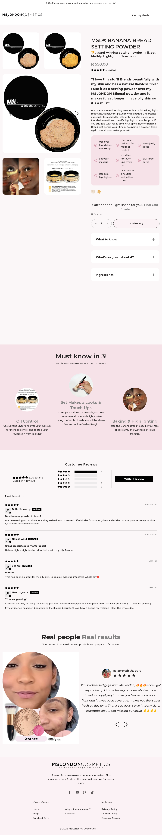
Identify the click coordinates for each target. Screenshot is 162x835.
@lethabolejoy (96, 711)
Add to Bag (136, 223)
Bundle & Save (41, 818)
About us (70, 813)
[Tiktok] (92, 792)
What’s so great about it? (115, 257)
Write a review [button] (134, 479)
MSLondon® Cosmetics (82, 828)
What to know (106, 239)
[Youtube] (77, 792)
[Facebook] (69, 792)
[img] (12, 505)
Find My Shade (140, 15)
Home (36, 809)
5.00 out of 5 (36, 477)
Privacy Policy (109, 809)
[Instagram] (84, 792)
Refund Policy (109, 813)
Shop (36, 813)
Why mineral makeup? (78, 809)
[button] (11, 113)
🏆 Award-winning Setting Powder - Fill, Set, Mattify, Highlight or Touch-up (123, 54)
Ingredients (104, 275)
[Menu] (156, 15)
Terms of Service (111, 818)
